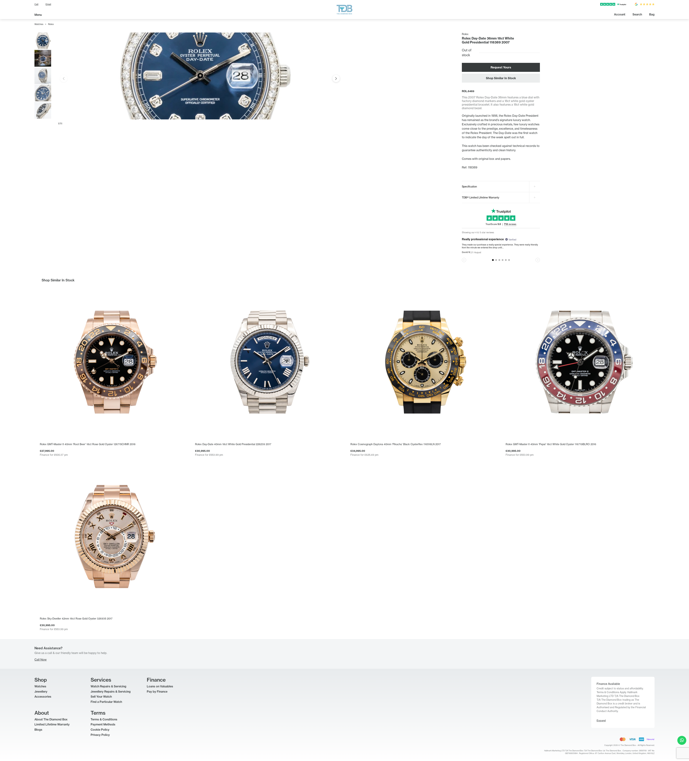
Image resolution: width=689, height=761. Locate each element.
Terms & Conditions (104, 719)
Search (637, 14)
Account (619, 14)
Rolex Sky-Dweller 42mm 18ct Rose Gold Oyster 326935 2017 (76, 618)
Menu (38, 15)
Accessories (42, 696)
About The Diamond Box (50, 719)
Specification (469, 186)
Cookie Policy (100, 729)
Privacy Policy (100, 735)
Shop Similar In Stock (501, 78)
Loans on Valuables (160, 686)
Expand (601, 720)
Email (48, 4)
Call (36, 4)
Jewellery (40, 691)
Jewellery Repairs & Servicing (111, 691)
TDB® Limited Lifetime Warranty (480, 197)
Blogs (38, 729)
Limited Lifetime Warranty (52, 724)
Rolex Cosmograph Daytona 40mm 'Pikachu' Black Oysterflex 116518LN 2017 (395, 444)
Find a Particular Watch (106, 702)
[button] (336, 78)
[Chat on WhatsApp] (681, 740)
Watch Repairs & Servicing (108, 686)
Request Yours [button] (501, 67)
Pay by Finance (157, 691)
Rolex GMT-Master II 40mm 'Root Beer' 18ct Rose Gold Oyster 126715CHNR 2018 (87, 444)
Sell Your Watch (101, 696)
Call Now (40, 659)
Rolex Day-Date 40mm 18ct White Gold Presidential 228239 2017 (233, 444)
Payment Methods (103, 724)
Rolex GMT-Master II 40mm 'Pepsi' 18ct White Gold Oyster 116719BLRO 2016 (551, 444)
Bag (652, 14)
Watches (38, 24)
